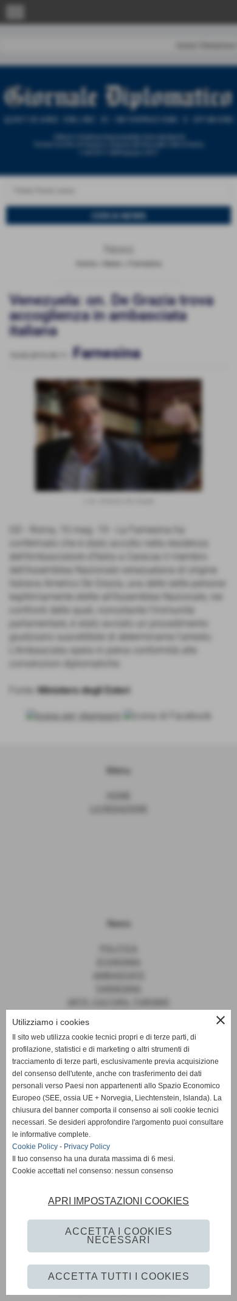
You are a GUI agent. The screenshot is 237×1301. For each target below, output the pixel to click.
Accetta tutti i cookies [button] (119, 1276)
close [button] (220, 1020)
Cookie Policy (35, 1146)
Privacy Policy (87, 1146)
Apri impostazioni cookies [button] (118, 1201)
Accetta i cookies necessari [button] (119, 1235)
